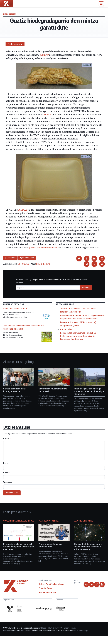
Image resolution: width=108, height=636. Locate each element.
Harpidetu (86, 287)
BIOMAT (44, 55)
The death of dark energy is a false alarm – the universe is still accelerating (88, 547)
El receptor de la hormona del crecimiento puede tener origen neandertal (18, 547)
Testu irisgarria (15, 44)
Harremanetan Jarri (47, 592)
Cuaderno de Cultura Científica (18, 521)
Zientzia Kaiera (45, 588)
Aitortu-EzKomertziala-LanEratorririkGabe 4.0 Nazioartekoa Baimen (49, 631)
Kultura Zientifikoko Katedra (51, 584)
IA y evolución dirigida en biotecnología (50, 545)
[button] (79, 258)
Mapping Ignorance (83, 521)
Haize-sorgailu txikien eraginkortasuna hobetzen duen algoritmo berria (89, 391)
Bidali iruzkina (12, 492)
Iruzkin (7, 438)
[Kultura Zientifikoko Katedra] (15, 609)
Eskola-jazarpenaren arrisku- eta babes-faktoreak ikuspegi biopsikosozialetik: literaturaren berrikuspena (78, 336)
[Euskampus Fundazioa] (44, 609)
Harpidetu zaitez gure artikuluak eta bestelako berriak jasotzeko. (51, 281)
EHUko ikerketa (9, 14)
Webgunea (7, 482)
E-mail (6, 473)
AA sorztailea (66, 329)
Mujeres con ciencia (48, 521)
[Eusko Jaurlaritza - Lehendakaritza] (60, 609)
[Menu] (101, 3)
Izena (6, 463)
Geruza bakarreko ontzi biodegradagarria (14, 390)
